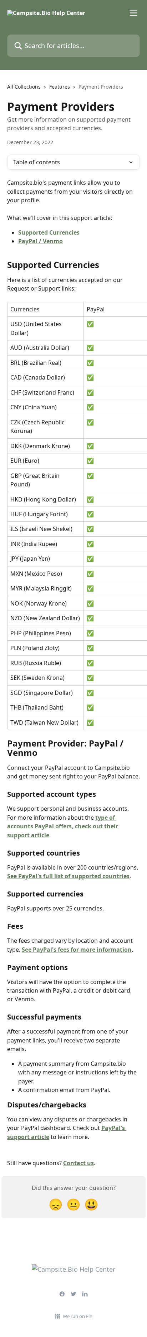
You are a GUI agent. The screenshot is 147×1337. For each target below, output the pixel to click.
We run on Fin (77, 1316)
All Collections (24, 86)
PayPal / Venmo (40, 241)
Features (59, 86)
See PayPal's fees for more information (77, 950)
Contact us (78, 1163)
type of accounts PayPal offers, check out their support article (63, 826)
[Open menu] (133, 13)
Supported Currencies (49, 232)
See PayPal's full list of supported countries (68, 876)
